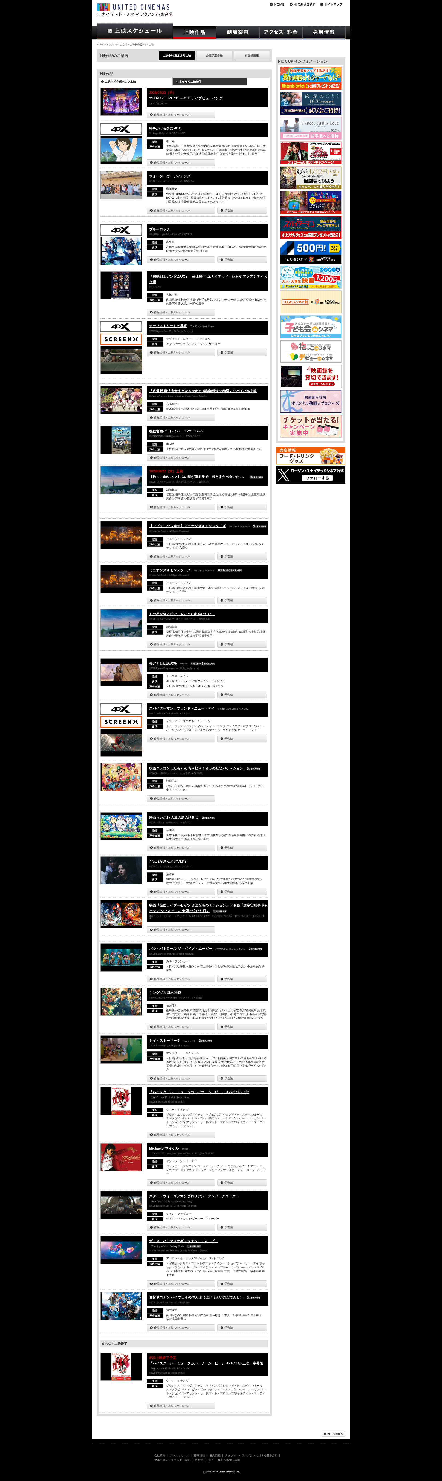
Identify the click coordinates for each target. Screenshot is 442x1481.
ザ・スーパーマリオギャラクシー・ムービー (183, 1241)
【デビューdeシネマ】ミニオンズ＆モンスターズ (187, 526)
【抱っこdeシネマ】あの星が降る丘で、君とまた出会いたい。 (197, 477)
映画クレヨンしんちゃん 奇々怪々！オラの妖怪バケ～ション (196, 768)
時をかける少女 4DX (165, 128)
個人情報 (215, 1455)
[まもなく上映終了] (210, 83)
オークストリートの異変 (168, 326)
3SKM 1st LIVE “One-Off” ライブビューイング (186, 98)
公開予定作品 (214, 55)
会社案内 (159, 1455)
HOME (100, 44)
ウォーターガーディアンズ (170, 176)
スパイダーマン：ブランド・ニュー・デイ (182, 708)
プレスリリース (179, 1455)
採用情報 (199, 1455)
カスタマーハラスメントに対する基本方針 (251, 1455)
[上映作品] (194, 32)
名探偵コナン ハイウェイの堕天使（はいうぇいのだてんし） (196, 1297)
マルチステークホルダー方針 (172, 1460)
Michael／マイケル (164, 1148)
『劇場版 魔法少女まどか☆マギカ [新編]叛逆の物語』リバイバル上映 (203, 391)
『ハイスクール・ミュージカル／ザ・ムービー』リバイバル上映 (199, 1092)
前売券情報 (252, 55)
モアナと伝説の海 (163, 663)
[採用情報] (324, 32)
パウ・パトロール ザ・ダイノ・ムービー (180, 948)
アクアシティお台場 (116, 44)
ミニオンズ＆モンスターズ (170, 570)
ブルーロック (159, 229)
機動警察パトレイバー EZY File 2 (176, 431)
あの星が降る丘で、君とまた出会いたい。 (182, 614)
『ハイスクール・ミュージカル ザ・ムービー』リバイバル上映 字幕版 (206, 1363)
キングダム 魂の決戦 (165, 993)
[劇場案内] (237, 32)
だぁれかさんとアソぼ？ (168, 861)
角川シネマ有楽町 (229, 1460)
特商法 (199, 1460)
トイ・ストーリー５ (164, 1040)
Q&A (210, 1460)
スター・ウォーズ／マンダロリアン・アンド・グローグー (194, 1196)
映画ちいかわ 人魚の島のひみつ (173, 817)
